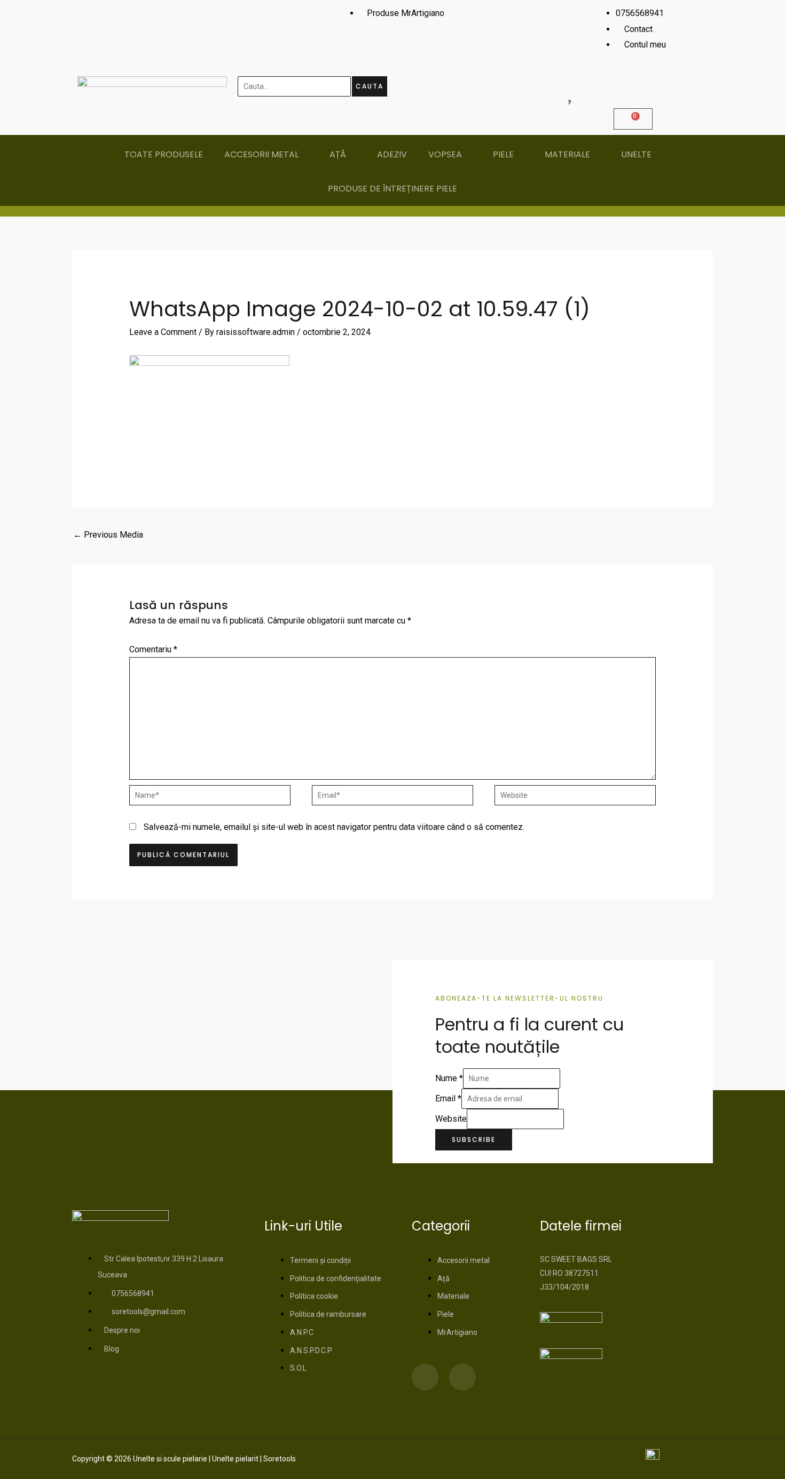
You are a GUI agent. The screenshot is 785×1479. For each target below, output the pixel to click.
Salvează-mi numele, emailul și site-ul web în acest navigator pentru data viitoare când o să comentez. (334, 827)
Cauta (369, 86)
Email (448, 1098)
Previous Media (108, 535)
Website (451, 1119)
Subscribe (474, 1139)
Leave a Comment (163, 332)
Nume (449, 1078)
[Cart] (633, 119)
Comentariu (153, 649)
